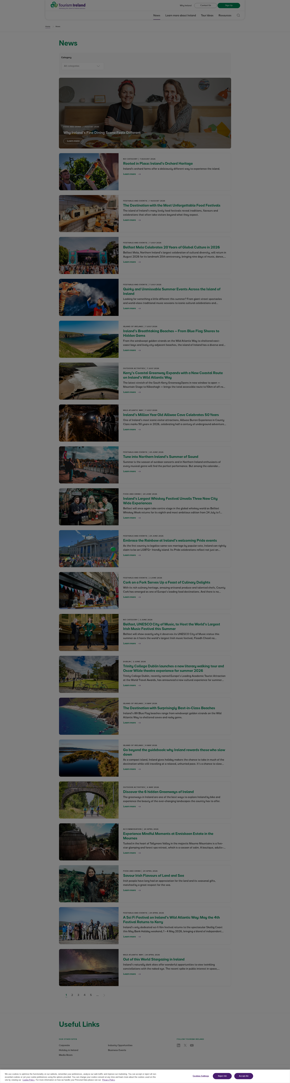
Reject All (222, 1076)
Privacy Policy (108, 1080)
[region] (145, 1076)
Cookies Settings (201, 1076)
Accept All (243, 1076)
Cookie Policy (29, 1080)
